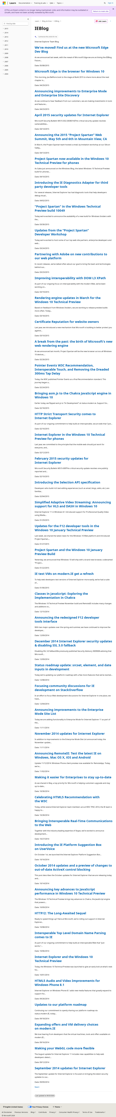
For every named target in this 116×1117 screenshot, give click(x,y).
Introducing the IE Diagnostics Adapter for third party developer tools (71, 184)
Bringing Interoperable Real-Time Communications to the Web (73, 823)
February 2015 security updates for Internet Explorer (61, 460)
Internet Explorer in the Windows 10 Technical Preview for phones (70, 436)
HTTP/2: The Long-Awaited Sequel (60, 913)
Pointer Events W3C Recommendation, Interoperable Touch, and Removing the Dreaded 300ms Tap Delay (72, 369)
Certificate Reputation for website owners (67, 322)
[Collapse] (28, 19)
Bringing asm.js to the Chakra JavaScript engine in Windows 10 (73, 395)
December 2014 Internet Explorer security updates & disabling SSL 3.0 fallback (73, 643)
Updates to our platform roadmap (61, 1004)
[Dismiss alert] (113, 9)
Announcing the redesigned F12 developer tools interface (67, 619)
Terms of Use (87, 1112)
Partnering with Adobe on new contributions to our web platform (71, 256)
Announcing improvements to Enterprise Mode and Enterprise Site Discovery (71, 93)
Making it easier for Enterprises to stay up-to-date (73, 777)
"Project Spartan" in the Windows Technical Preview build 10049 (68, 208)
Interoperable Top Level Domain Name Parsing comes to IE (70, 935)
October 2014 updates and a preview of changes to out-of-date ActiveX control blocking (73, 867)
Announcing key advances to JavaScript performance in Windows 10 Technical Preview (70, 891)
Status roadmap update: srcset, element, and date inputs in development (73, 667)
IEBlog (56, 21)
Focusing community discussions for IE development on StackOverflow (64, 688)
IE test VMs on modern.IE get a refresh (64, 574)
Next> (37, 1087)
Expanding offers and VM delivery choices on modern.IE (66, 1026)
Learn (37, 21)
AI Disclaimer (7, 1112)
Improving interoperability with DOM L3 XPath (70, 278)
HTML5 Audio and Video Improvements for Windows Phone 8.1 (67, 983)
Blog (32, 1112)
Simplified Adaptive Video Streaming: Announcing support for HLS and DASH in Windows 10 (73, 504)
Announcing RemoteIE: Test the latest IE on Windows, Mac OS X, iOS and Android (68, 755)
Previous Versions (21, 1112)
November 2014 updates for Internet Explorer (70, 733)
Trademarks (99, 1112)
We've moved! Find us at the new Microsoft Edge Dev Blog (71, 49)
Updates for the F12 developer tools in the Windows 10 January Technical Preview (67, 528)
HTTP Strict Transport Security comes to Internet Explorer (65, 416)
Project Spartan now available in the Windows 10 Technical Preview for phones (72, 161)
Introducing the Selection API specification (67, 482)
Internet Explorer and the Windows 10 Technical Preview (64, 959)
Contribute (43, 1112)
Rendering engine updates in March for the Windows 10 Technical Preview (68, 300)
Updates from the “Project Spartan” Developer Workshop (62, 232)
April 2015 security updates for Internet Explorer (72, 115)
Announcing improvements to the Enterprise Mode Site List (69, 712)
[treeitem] (15, 29)
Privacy (52, 1112)
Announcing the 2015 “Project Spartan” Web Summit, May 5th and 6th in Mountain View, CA (71, 137)
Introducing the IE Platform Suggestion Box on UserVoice (68, 847)
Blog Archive (47, 21)
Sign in (110, 3)
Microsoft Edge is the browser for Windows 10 (69, 71)
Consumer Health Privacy (68, 1112)
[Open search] (105, 3)
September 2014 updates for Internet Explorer (70, 1068)
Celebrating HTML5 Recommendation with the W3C (67, 799)
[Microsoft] (4, 3)
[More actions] (110, 21)
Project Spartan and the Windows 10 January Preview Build (69, 552)
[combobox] (15, 23)
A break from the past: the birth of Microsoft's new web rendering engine (73, 343)
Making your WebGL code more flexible (64, 1048)
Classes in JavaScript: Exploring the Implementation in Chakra (61, 595)
